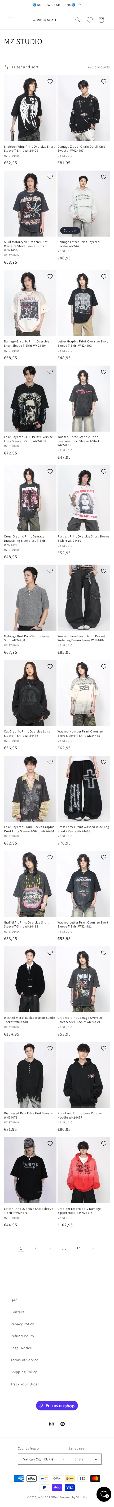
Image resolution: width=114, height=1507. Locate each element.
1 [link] (21, 1248)
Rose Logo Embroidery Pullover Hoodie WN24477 (80, 1115)
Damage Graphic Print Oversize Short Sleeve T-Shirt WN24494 (26, 343)
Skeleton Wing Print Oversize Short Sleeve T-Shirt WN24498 (29, 148)
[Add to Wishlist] (50, 81)
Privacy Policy (22, 1324)
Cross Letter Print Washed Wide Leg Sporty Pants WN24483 (83, 829)
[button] (10, 20)
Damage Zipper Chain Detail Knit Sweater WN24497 (81, 148)
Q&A (14, 1299)
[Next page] (93, 1248)
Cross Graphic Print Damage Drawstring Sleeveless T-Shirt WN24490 (25, 540)
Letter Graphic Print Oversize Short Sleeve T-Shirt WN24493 (83, 343)
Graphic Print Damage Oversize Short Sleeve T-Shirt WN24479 (80, 1020)
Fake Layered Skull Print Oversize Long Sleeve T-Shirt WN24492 (28, 439)
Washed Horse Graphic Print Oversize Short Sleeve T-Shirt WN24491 (78, 441)
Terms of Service (24, 1359)
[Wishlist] (89, 20)
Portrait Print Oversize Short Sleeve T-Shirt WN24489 (83, 538)
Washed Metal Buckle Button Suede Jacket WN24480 (29, 1020)
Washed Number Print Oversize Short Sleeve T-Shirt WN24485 (80, 733)
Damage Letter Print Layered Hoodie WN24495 (79, 244)
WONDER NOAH (48, 1497)
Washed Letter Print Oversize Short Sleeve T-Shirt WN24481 (83, 924)
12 (78, 1247)
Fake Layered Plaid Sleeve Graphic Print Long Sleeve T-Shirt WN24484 (29, 829)
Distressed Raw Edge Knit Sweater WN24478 (29, 1115)
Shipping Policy (24, 1371)
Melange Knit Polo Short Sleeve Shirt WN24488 (26, 638)
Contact (17, 1312)
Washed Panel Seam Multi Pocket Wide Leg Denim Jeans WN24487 (81, 638)
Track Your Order (25, 1384)
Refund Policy (22, 1336)
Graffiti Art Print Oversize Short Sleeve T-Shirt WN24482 (26, 924)
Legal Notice (21, 1347)
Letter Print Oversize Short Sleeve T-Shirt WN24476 (28, 1211)
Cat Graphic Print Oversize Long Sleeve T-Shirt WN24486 (27, 733)
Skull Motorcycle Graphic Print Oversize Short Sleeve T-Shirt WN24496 (26, 246)
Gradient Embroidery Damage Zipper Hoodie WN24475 (79, 1211)
